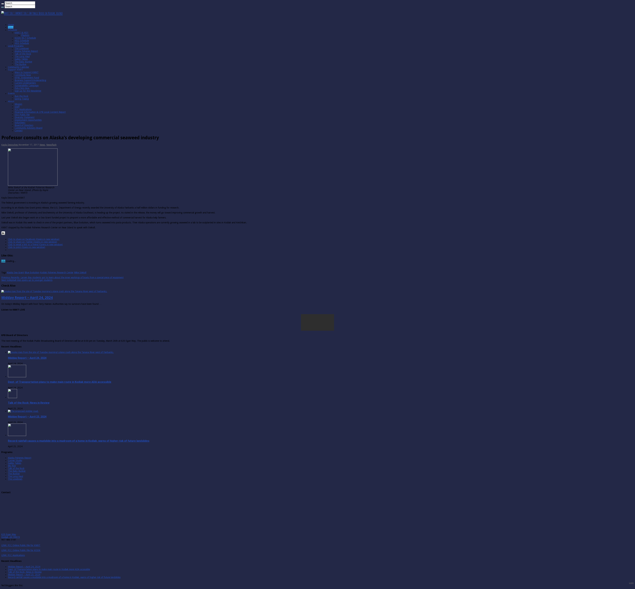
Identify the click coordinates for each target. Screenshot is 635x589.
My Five (12, 465)
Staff (17, 106)
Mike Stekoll (80, 272)
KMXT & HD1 (21, 32)
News (10, 27)
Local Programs (15, 46)
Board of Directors (24, 125)
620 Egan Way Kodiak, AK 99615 (10, 535)
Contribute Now (23, 75)
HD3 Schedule (22, 43)
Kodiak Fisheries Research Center (56, 272)
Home (11, 24)
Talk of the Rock (23, 53)
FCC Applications (23, 109)
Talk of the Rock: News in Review (28, 402)
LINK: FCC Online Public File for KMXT (20, 545)
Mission (18, 104)
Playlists (25, 35)
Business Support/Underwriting (30, 80)
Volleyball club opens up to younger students (26, 280)
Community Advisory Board (28, 128)
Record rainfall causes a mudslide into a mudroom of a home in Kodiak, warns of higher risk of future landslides (78, 440)
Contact (18, 130)
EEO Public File (22, 114)
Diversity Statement (24, 117)
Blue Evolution (32, 272)
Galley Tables (21, 59)
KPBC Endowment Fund (27, 77)
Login (631, 583)
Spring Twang (22, 98)
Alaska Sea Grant (15, 272)
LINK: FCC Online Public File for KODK (20, 550)
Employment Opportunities (28, 120)
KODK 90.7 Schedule (25, 38)
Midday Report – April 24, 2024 (27, 297)
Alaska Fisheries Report (26, 51)
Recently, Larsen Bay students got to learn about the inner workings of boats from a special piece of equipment (62, 277)
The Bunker (20, 64)
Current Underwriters (25, 83)
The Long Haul (22, 56)
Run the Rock (21, 96)
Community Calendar (18, 67)
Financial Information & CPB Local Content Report (40, 112)
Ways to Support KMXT (27, 72)
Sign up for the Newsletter (28, 91)
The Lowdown (22, 48)
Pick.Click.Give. (22, 88)
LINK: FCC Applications (13, 555)
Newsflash (51, 144)
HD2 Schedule (22, 40)
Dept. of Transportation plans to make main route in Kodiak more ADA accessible (59, 382)
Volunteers (20, 122)
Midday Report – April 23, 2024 (27, 416)
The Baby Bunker (23, 61)
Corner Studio (15, 460)
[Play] (3, 234)
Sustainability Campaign (27, 85)
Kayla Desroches (10, 144)
